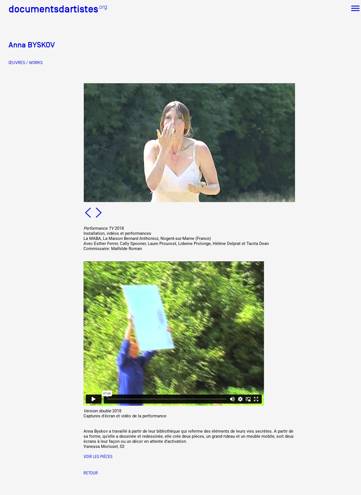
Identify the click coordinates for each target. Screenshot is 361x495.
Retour (90, 472)
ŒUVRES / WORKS (25, 62)
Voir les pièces (98, 456)
